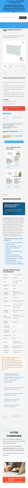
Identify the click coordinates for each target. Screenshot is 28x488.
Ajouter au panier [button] (9, 167)
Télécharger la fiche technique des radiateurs (11, 108)
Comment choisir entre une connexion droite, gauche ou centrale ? (13, 394)
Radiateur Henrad (16, 36)
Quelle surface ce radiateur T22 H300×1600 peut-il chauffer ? (12, 400)
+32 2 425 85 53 (20, 1)
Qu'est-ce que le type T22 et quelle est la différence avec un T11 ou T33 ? (14, 388)
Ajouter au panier (16, 117)
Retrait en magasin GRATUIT (14, 142)
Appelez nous (6, 127)
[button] (23, 42)
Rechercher (23, 17)
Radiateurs (8, 36)
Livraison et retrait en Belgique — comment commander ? (12, 406)
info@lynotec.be (16, 2)
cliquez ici (15, 101)
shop (4, 36)
